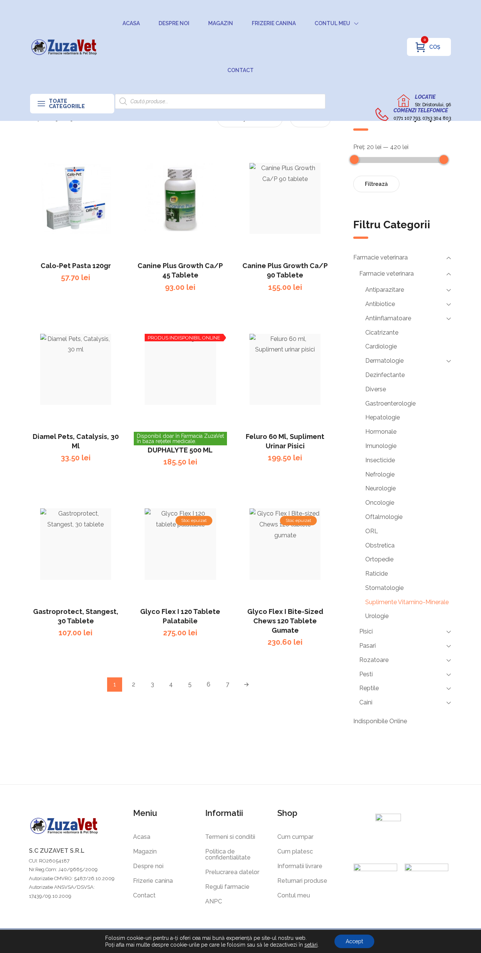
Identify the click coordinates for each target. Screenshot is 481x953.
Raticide (376, 573)
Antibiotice (380, 304)
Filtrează (376, 184)
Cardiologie (381, 346)
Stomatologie (384, 587)
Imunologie (380, 445)
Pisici (366, 631)
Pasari (367, 645)
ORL (371, 531)
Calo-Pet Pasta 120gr (76, 266)
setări (311, 945)
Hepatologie (382, 417)
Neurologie (380, 488)
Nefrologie (380, 474)
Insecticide (380, 460)
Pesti (366, 674)
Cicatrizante (381, 332)
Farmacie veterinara (380, 257)
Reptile (369, 688)
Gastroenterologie (390, 403)
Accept (354, 941)
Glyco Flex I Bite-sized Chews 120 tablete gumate (285, 621)
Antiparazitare (384, 289)
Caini (365, 702)
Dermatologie (384, 360)
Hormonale (380, 431)
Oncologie (379, 502)
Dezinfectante (385, 374)
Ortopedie (379, 559)
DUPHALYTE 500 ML (180, 450)
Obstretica (380, 545)
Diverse (375, 389)
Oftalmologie (383, 516)
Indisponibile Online (380, 721)
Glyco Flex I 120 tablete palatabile (180, 616)
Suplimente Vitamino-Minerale (407, 602)
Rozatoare (374, 659)
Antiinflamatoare (388, 318)
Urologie (377, 616)
